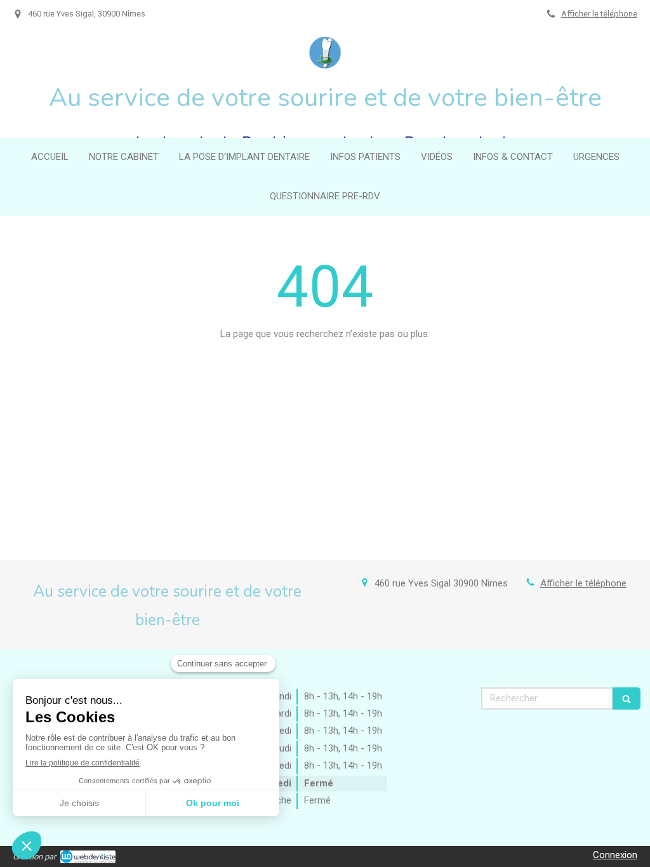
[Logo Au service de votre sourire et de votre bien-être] (325, 65)
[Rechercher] (626, 698)
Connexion (615, 855)
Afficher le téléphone (599, 13)
